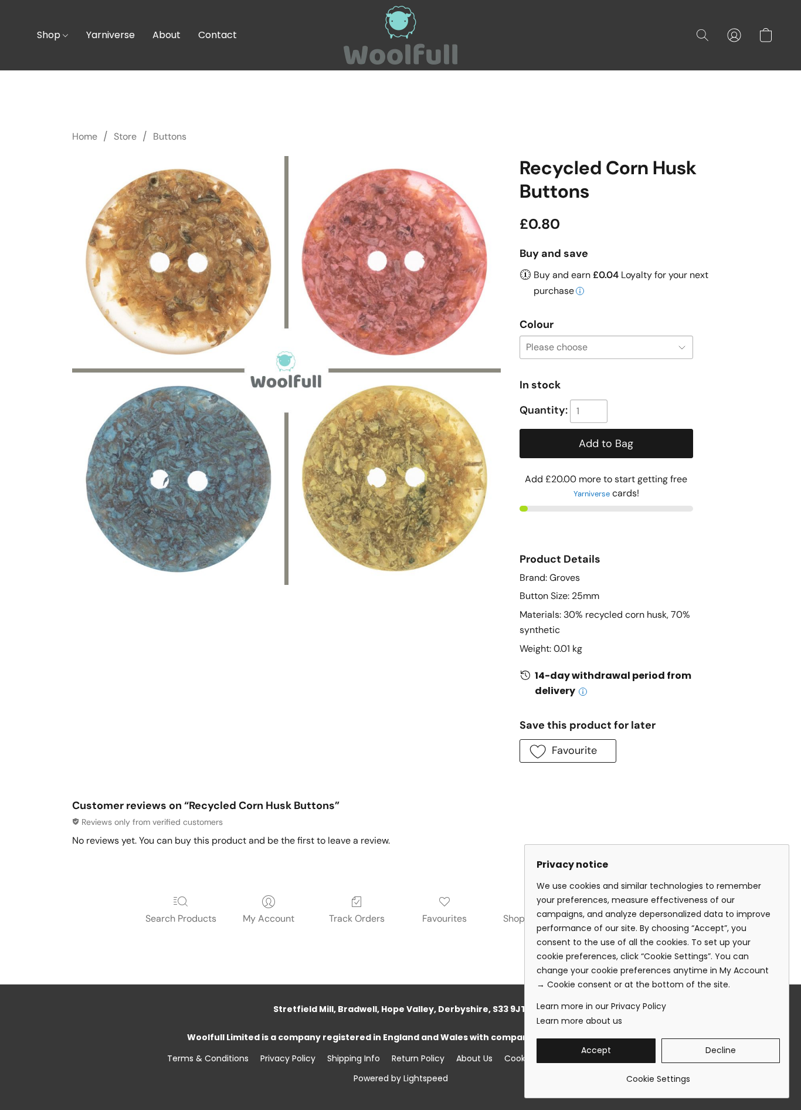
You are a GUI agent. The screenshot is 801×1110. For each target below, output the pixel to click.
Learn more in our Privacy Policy (601, 1006)
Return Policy (418, 1058)
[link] (658, 1074)
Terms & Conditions (208, 1058)
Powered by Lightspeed (401, 1078)
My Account (268, 918)
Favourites (444, 918)
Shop (50, 35)
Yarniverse (110, 35)
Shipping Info (353, 1058)
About (166, 35)
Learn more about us (579, 1021)
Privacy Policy (287, 1058)
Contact (217, 35)
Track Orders (357, 918)
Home (84, 136)
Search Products (180, 918)
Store (125, 136)
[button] (400, 35)
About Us (474, 1058)
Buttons (169, 136)
